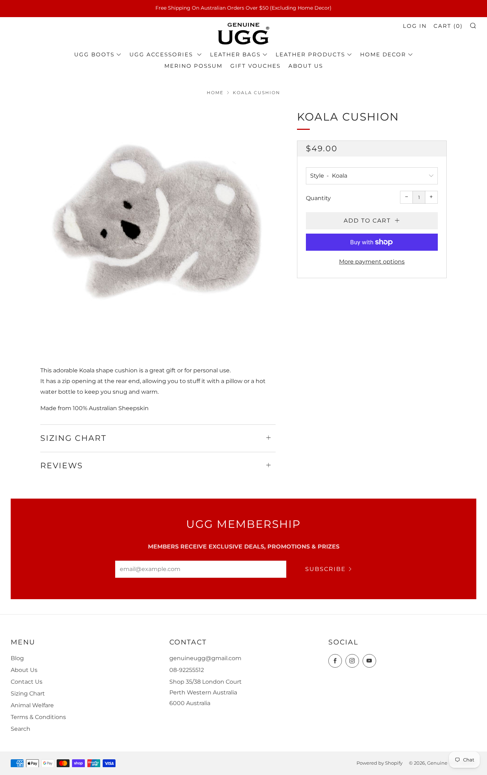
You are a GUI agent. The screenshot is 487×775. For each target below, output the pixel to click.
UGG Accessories (162, 54)
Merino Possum (193, 65)
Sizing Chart (28, 693)
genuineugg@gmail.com (205, 658)
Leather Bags (235, 54)
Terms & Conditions (38, 717)
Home (215, 92)
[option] (158, 226)
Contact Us (26, 681)
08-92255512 (186, 670)
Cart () (448, 25)
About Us (305, 65)
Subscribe (325, 569)
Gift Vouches (255, 65)
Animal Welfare (32, 705)
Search (20, 728)
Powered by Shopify (380, 763)
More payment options (372, 261)
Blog (17, 658)
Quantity (318, 198)
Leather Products (310, 54)
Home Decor (383, 54)
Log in (415, 25)
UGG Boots (94, 54)
